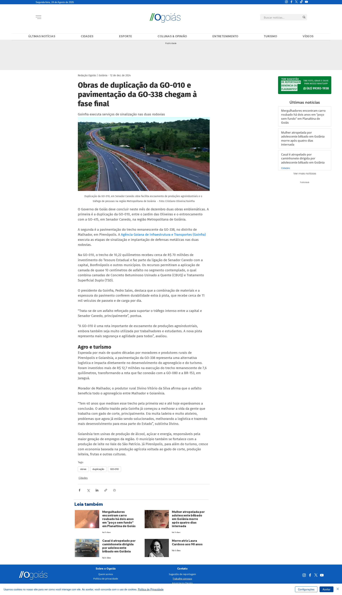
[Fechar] (338, 589)
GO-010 (114, 469)
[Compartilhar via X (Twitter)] (88, 490)
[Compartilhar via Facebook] (79, 490)
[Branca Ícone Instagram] (286, 2)
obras (83, 469)
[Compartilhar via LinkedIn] (97, 490)
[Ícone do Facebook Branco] (291, 2)
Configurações (306, 589)
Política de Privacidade (151, 589)
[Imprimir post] (114, 490)
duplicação (98, 469)
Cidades (83, 478)
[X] (296, 2)
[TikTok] (301, 2)
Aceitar (326, 589)
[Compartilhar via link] (105, 490)
